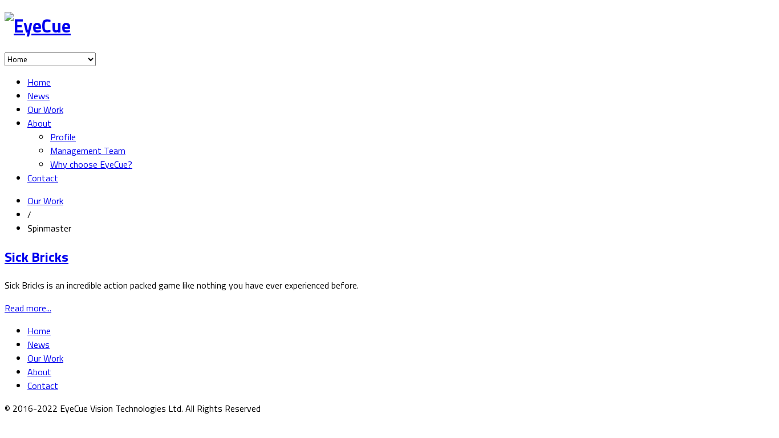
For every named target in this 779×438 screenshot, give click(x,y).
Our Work (45, 109)
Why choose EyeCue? (91, 164)
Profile (63, 137)
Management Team (87, 150)
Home (39, 82)
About (39, 123)
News (38, 96)
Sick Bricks (36, 256)
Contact (42, 178)
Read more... (28, 308)
